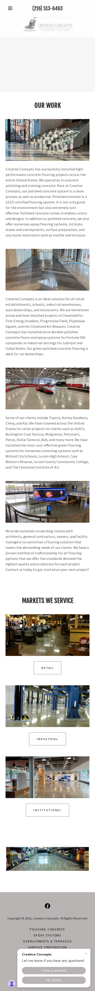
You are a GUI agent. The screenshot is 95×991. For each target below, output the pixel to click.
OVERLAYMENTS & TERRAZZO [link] (47, 941)
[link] (47, 24)
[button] (12, 8)
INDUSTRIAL (47, 739)
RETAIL (47, 668)
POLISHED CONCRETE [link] (47, 929)
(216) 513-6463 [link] (47, 8)
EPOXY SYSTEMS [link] (47, 935)
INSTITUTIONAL (47, 810)
